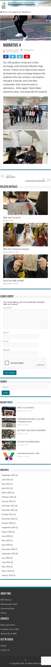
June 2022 (6, 480)
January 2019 (7, 575)
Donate (3, 646)
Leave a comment (12, 52)
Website (6, 350)
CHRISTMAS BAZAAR (35, 180)
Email (6, 341)
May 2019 (6, 567)
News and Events (8, 625)
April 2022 (6, 488)
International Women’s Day (28, 453)
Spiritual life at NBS (9, 634)
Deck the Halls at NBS (13, 280)
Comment (7, 308)
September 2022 (8, 475)
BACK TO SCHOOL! (25, 408)
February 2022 (7, 497)
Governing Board (7, 608)
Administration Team (9, 604)
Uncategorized (15, 12)
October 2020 (7, 523)
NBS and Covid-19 (11, 217)
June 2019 (6, 562)
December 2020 (8, 519)
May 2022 (6, 484)
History (3, 613)
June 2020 (6, 536)
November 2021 (8, 510)
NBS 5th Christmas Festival (16, 249)
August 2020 (7, 532)
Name (6, 333)
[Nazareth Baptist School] (25, 3)
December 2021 (8, 506)
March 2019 (6, 571)
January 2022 (7, 501)
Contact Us (5, 650)
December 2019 (8, 549)
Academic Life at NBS (10, 629)
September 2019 (8, 554)
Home (4, 12)
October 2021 (7, 514)
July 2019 (6, 558)
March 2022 (6, 493)
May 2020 (6, 540)
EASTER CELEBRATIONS (28, 442)
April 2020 (6, 545)
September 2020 (8, 527)
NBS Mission (6, 600)
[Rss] (25, 660)
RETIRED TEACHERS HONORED (31, 430)
